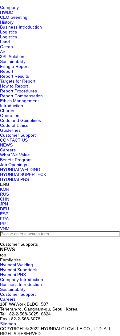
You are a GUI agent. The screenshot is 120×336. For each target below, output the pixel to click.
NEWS (6, 145)
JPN (4, 203)
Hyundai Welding (16, 264)
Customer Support (18, 135)
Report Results (14, 76)
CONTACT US (14, 140)
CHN (4, 199)
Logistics (8, 31)
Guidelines (10, 130)
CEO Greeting (13, 17)
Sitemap (8, 323)
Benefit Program (16, 159)
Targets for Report (17, 81)
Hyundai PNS (13, 274)
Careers (8, 149)
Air (2, 51)
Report (6, 71)
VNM (5, 228)
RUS (4, 194)
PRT (4, 223)
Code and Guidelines (20, 120)
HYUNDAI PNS (14, 179)
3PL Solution (12, 56)
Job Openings (13, 164)
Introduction (11, 105)
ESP (4, 213)
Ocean (6, 46)
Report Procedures (18, 90)
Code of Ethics (14, 125)
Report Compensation (21, 95)
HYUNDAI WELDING (20, 169)
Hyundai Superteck (18, 269)
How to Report (14, 86)
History (7, 22)
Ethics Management (19, 100)
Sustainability (13, 61)
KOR (4, 189)
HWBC (6, 12)
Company (9, 7)
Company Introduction (21, 279)
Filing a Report (14, 66)
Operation (9, 115)
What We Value (15, 154)
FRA (4, 218)
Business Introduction (21, 27)
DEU (4, 208)
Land (5, 41)
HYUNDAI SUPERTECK (23, 174)
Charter (7, 110)
